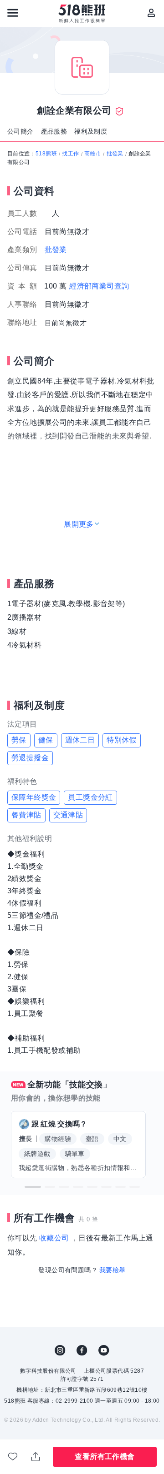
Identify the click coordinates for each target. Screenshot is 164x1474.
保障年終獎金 (33, 797)
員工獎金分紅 (90, 797)
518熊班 (46, 153)
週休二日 (80, 740)
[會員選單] (151, 12)
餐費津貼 (26, 815)
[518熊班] (82, 14)
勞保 (18, 740)
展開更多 (79, 524)
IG (60, 1350)
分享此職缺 (36, 1457)
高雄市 (92, 153)
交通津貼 (68, 815)
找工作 (70, 153)
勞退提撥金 (30, 758)
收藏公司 (54, 1238)
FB (82, 1350)
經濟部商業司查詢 (99, 286)
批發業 (115, 153)
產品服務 (54, 131)
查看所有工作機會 (104, 1456)
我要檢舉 (112, 1270)
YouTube (103, 1350)
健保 (45, 740)
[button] (33, 1187)
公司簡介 (20, 131)
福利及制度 (90, 131)
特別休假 (122, 740)
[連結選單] (12, 12)
